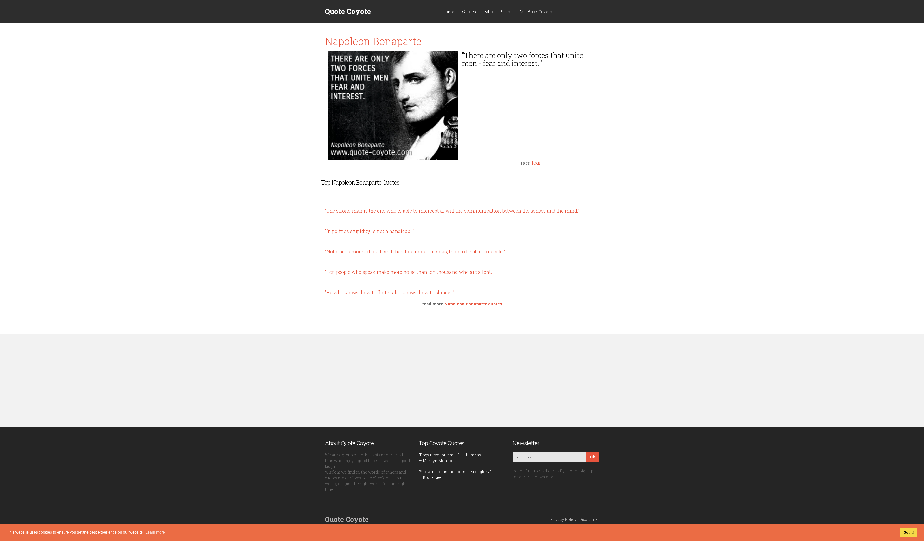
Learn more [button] (155, 532)
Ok (592, 456)
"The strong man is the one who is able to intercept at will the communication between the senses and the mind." (452, 210)
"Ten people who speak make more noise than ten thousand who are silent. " (410, 272)
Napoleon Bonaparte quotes (473, 304)
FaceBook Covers (535, 11)
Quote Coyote (348, 11)
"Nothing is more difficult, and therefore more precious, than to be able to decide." (415, 251)
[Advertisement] (530, 104)
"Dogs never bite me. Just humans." (451, 454)
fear (536, 162)
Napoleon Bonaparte (373, 41)
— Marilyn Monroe (436, 460)
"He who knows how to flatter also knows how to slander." (389, 292)
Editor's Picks (497, 11)
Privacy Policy (563, 519)
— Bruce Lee (430, 477)
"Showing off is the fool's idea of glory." (455, 471)
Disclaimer (589, 519)
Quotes (469, 11)
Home (448, 11)
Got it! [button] (909, 532)
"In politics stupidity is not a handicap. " (369, 231)
